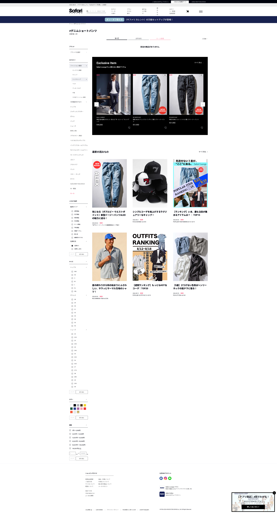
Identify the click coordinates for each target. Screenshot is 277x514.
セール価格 (160, 38)
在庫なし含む (77, 249)
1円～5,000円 (76, 430)
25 (75, 353)
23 (75, 340)
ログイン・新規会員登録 (172, 11)
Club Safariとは (89, 493)
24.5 (75, 350)
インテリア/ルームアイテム (79, 145)
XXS (75, 271)
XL (75, 288)
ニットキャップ (76, 79)
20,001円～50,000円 (78, 441)
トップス (73, 107)
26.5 (75, 363)
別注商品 (76, 221)
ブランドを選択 (75, 52)
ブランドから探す (129, 11)
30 (75, 306)
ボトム (72, 116)
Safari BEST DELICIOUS (199, 2)
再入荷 (76, 234)
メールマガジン (103, 486)
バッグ (72, 121)
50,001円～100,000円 (78, 445)
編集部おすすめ (78, 237)
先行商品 (76, 214)
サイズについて (90, 484)
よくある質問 (89, 495)
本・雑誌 (73, 188)
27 (75, 367)
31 (75, 309)
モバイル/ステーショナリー (79, 150)
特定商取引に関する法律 (129, 510)
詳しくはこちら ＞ (253, 507)
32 (75, 312)
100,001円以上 (76, 448)
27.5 (75, 370)
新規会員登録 (89, 479)
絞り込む (81, 254)
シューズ (73, 126)
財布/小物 (73, 131)
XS (75, 275)
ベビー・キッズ (75, 174)
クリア (72, 254)
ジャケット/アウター (76, 111)
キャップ (74, 74)
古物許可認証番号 (144, 510)
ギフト (72, 179)
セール (72, 193)
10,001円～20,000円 (78, 438)
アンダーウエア (76, 88)
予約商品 (76, 227)
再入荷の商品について (104, 484)
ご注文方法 (88, 481)
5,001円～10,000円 (78, 434)
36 (75, 326)
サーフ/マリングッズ (76, 155)
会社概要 (87, 510)
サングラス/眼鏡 (76, 70)
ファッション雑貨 (76, 66)
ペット (72, 169)
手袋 (73, 92)
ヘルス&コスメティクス (77, 140)
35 (75, 322)
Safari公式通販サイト (180, 2)
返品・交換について (104, 479)
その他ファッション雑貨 (79, 97)
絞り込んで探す (144, 11)
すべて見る (198, 62)
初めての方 (88, 491)
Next (203, 104)
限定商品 (76, 217)
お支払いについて (103, 481)
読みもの (157, 11)
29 (75, 303)
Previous (96, 104)
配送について (89, 486)
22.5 (75, 337)
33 (75, 316)
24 (75, 347)
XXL (75, 291)
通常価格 (138, 38)
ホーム (70, 23)
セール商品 (77, 224)
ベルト (74, 83)
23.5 (75, 344)
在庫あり (76, 245)
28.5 (75, 377)
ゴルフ (72, 160)
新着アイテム (77, 231)
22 (75, 334)
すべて (117, 38)
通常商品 (76, 211)
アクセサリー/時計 (76, 136)
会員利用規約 (99, 510)
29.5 (75, 383)
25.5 (75, 357)
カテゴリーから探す (113, 11)
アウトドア (73, 164)
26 (75, 360)
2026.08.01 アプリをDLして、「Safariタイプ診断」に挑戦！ (88, 5)
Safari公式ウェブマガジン (161, 2)
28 (75, 299)
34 (75, 319)
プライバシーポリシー (113, 510)
